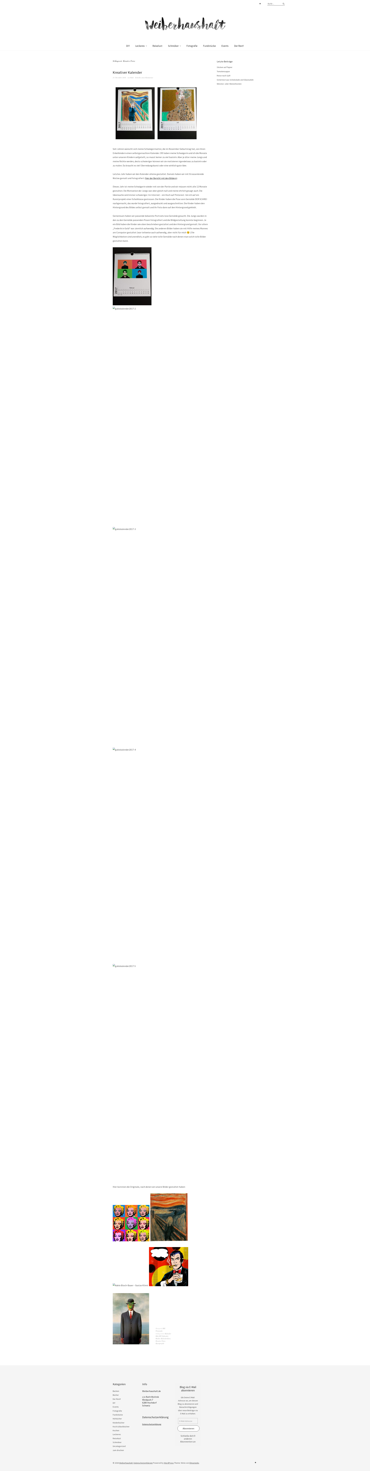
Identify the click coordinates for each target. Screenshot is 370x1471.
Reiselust (157, 45)
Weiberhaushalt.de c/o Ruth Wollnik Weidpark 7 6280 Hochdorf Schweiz (151, 1398)
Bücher (116, 1395)
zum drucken (118, 1450)
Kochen (116, 1430)
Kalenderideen (166, 1338)
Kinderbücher (118, 1422)
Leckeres (140, 45)
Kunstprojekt (160, 1343)
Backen (116, 1391)
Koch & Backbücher (121, 1426)
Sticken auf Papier (224, 67)
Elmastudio (194, 1463)
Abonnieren (188, 1428)
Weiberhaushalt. (126, 1463)
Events (225, 45)
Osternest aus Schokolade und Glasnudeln (235, 79)
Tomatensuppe (223, 71)
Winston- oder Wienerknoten (229, 84)
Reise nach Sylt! (223, 75)
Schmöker (173, 45)
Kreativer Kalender (127, 72)
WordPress (169, 1463)
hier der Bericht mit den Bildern (160, 178)
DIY (128, 45)
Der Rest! (239, 45)
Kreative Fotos (160, 1341)
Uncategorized (119, 1446)
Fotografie (191, 45)
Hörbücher (117, 1418)
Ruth (132, 77)
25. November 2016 (119, 77)
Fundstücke (209, 45)
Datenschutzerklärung (260, 3)
